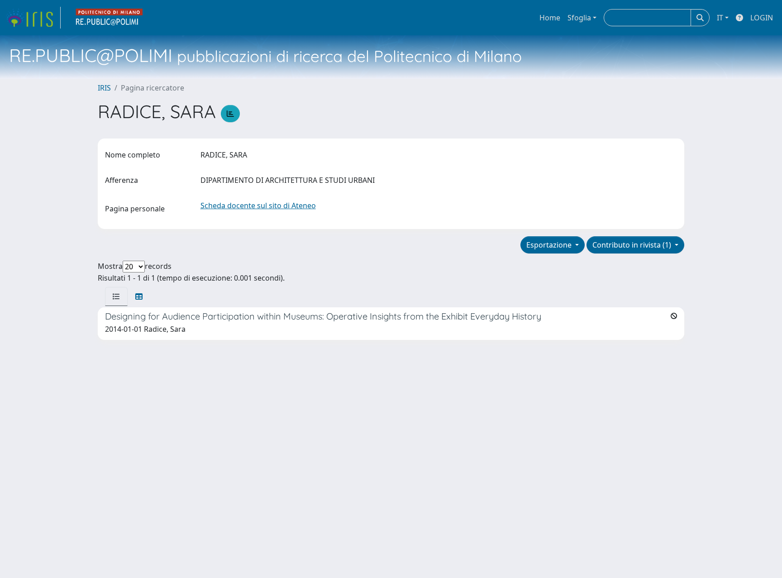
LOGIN (761, 18)
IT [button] (720, 18)
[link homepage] (33, 18)
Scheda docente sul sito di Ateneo (258, 205)
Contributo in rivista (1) (632, 245)
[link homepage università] (109, 18)
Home (549, 18)
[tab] (116, 296)
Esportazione (549, 245)
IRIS (104, 88)
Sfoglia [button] (579, 18)
